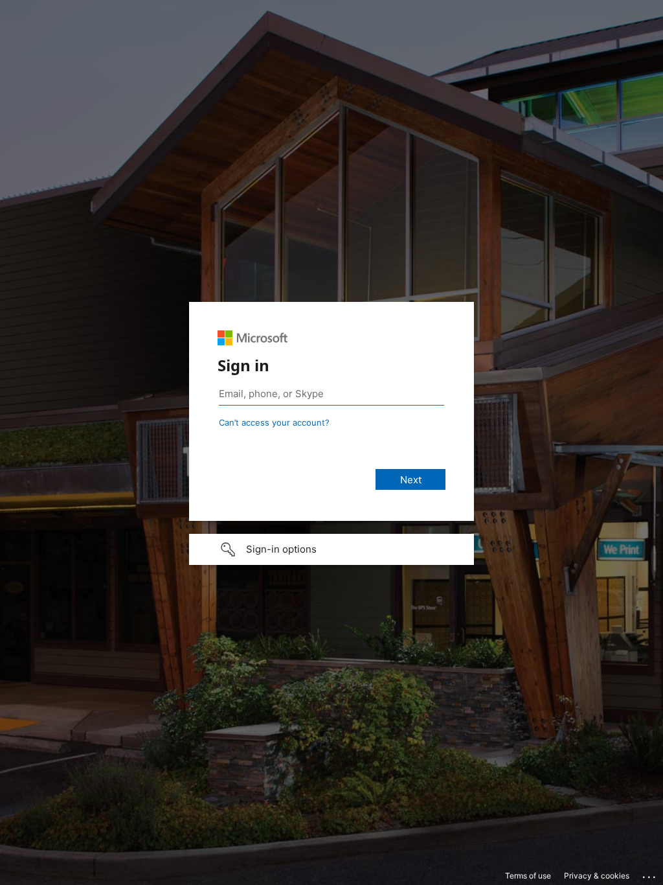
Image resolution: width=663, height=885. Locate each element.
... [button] (650, 874)
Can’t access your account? (274, 422)
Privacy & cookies (596, 875)
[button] (331, 549)
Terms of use (528, 875)
